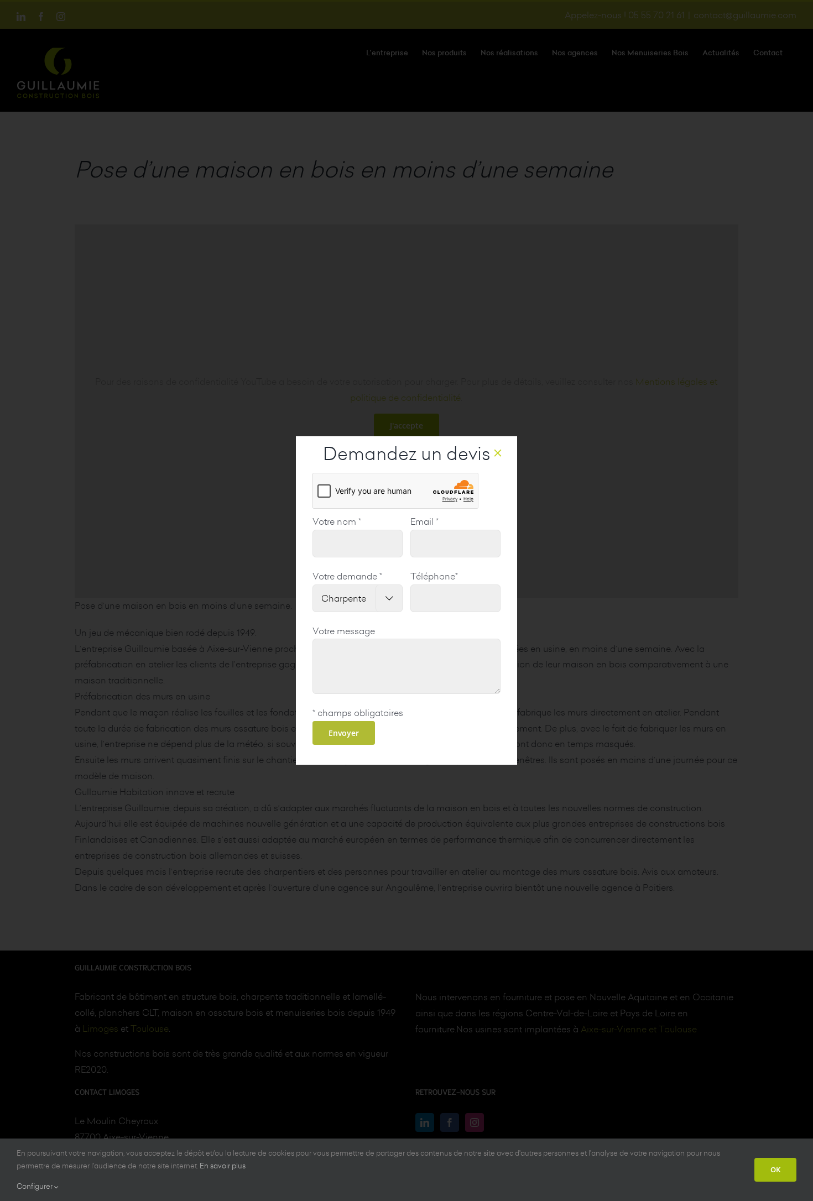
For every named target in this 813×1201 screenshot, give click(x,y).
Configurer (35, 1186)
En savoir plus (223, 1166)
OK (775, 1169)
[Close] (497, 452)
